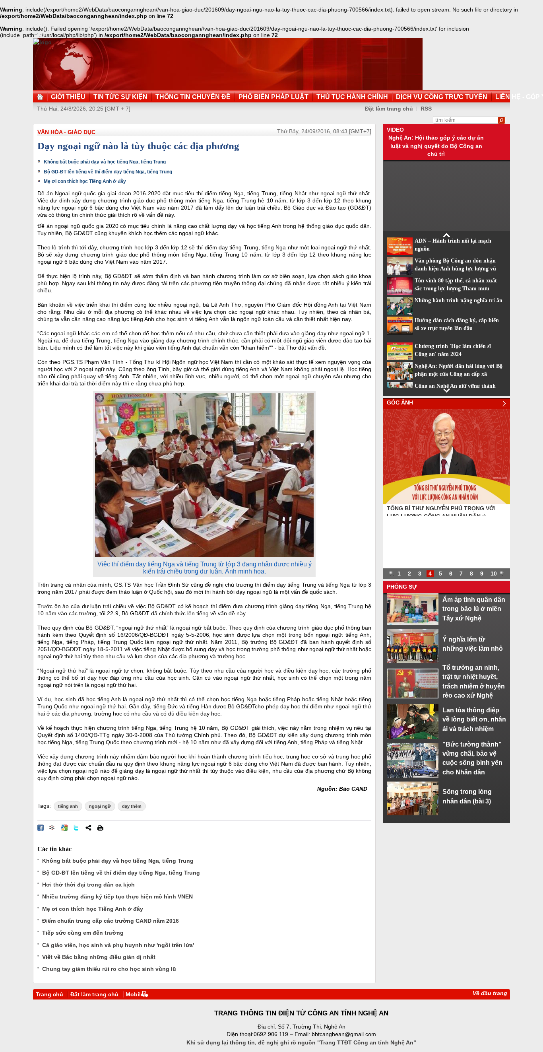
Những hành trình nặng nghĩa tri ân (458, 300)
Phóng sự (402, 586)
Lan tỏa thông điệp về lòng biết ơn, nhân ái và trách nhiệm (474, 719)
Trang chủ (49, 994)
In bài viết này (100, 827)
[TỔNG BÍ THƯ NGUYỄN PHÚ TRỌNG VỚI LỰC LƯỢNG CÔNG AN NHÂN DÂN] (446, 502)
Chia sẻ (88, 827)
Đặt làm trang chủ (389, 108)
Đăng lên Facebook (40, 827)
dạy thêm (132, 806)
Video (395, 129)
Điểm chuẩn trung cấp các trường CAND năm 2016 (110, 921)
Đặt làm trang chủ (94, 994)
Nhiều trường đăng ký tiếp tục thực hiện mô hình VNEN (117, 896)
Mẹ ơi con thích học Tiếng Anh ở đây (85, 181)
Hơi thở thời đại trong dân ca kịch (88, 884)
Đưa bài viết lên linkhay (52, 827)
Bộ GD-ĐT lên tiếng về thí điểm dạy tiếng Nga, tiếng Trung (108, 172)
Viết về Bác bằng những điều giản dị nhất (98, 957)
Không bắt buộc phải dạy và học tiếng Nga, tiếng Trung (105, 162)
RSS (426, 108)
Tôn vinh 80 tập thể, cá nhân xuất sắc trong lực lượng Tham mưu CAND (456, 289)
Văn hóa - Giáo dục (66, 132)
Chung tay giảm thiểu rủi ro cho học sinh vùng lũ (109, 969)
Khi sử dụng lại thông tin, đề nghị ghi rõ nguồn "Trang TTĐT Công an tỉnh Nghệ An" (301, 1042)
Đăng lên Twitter (76, 827)
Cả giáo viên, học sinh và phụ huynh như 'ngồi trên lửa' (118, 945)
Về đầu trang (490, 993)
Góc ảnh (400, 402)
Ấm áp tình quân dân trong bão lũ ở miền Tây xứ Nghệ (473, 608)
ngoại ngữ (100, 806)
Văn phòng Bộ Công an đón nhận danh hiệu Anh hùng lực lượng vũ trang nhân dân (455, 269)
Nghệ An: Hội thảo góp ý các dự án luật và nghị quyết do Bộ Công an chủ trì (436, 145)
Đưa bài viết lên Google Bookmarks (64, 827)
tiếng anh (68, 806)
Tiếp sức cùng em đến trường (83, 932)
